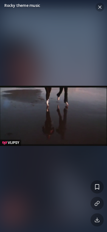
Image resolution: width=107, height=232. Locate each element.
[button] (53, 116)
